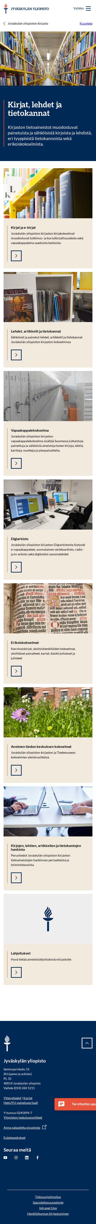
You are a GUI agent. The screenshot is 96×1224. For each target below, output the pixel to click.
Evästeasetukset (14, 1137)
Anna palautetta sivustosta (22, 1127)
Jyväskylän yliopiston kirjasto (28, 23)
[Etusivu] (26, 9)
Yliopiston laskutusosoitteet (23, 1117)
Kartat (27, 1098)
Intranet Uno (48, 1208)
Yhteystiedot (12, 1098)
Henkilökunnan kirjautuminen (48, 1214)
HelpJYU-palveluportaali (21, 1103)
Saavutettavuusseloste (48, 1202)
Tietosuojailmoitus (48, 1197)
